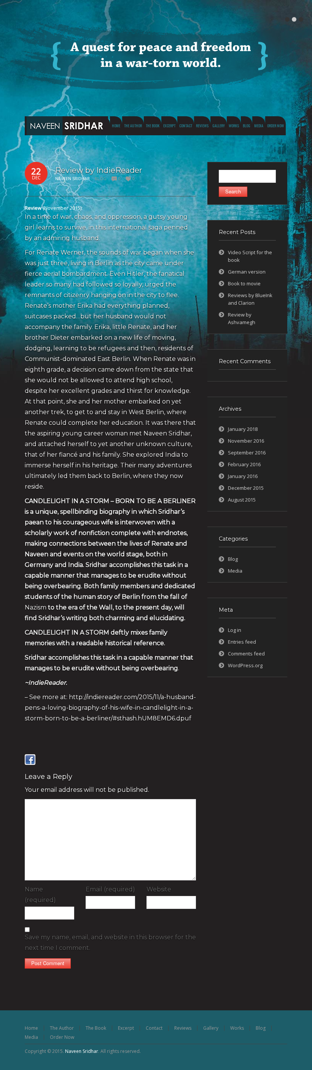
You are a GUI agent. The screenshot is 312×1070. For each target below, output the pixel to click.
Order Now (62, 1037)
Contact (154, 1028)
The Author (62, 1028)
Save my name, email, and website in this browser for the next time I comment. (110, 942)
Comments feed (246, 653)
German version (247, 271)
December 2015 (246, 487)
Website (158, 889)
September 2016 (247, 452)
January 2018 (243, 429)
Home (31, 1028)
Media (235, 570)
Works (237, 1028)
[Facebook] (30, 759)
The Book (96, 1028)
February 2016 (244, 464)
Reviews (182, 1028)
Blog (101, 178)
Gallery (210, 1028)
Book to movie (244, 283)
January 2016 (243, 476)
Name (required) (40, 895)
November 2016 (246, 440)
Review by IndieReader (98, 170)
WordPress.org (245, 665)
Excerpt (126, 1028)
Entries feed (242, 641)
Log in (234, 630)
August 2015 (242, 499)
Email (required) (110, 889)
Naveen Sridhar (81, 1051)
